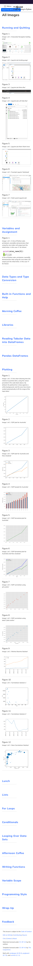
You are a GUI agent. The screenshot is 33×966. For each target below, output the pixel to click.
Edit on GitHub (7, 935)
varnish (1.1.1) (15, 955)
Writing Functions (13, 866)
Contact (9, 938)
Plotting (7, 369)
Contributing (17, 935)
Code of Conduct (26, 931)
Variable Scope (11, 880)
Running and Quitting (16, 27)
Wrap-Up (8, 907)
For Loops (8, 808)
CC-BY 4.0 (22, 942)
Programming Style (14, 894)
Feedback (8, 921)
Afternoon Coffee (13, 853)
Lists (5, 794)
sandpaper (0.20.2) (15, 953)
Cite (4, 938)
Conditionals (10, 822)
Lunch (6, 780)
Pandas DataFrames (15, 355)
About (15, 938)
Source (25, 935)
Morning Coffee (12, 311)
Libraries (7, 324)
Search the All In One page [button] (11, 10)
